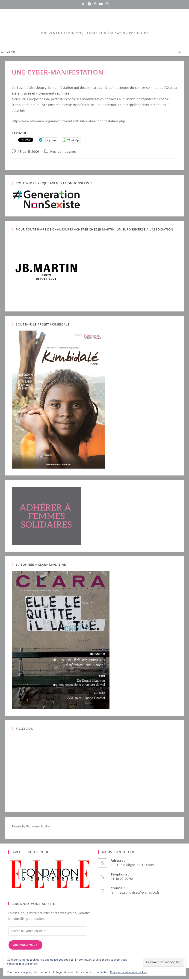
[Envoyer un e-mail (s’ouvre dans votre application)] (106, 4)
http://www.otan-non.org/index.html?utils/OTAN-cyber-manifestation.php (68, 121)
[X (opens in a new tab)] (83, 4)
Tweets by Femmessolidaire (31, 826)
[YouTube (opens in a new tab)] (101, 4)
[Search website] (179, 52)
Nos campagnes (63, 151)
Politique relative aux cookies (128, 972)
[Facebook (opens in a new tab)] (89, 4)
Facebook (24, 728)
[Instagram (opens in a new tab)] (95, 4)
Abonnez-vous (25, 945)
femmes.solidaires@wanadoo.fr (135, 892)
